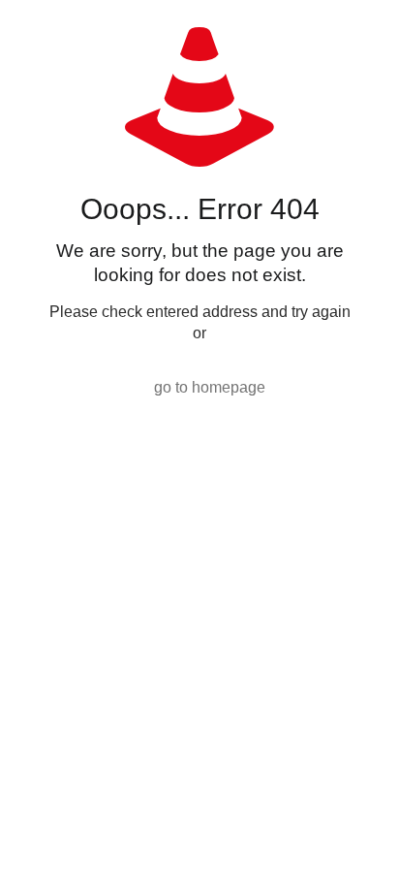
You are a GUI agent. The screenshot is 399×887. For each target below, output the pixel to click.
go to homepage (209, 387)
